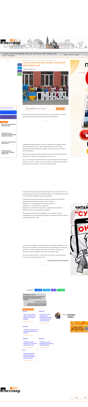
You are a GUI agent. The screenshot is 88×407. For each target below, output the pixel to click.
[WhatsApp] (19, 74)
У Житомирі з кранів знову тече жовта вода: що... (8, 142)
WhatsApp (61, 290)
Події (28, 60)
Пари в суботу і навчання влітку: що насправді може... (8, 125)
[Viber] (19, 71)
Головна (24, 60)
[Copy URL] (19, 81)
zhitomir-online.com (58, 404)
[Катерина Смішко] (59, 315)
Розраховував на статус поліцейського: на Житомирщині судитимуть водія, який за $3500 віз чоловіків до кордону (46, 317)
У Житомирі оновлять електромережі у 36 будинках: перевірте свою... (7, 152)
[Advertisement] (8, 82)
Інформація (41, 311)
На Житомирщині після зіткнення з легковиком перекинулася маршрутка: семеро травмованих (29, 356)
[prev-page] (55, 311)
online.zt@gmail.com (75, 404)
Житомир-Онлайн (11, 404)
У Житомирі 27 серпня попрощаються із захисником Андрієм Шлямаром (46, 343)
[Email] (19, 77)
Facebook (39, 290)
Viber (54, 290)
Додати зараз (60, 108)
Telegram (47, 290)
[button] (86, 47)
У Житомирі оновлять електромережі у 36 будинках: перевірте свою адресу (30, 343)
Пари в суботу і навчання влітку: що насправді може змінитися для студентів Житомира (29, 317)
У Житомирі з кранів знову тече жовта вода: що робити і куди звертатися (30, 331)
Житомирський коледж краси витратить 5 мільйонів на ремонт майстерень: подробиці (34, 298)
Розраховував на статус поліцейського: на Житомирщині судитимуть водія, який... (8, 134)
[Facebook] (85, 55)
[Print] (19, 84)
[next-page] (56, 311)
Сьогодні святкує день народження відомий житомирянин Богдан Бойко (36, 304)
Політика (25, 311)
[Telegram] (87, 55)
